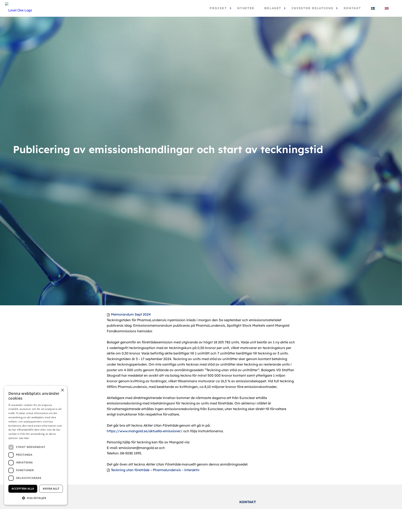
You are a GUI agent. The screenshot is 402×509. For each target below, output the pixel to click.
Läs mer (24, 438)
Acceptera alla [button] (23, 488)
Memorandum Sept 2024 (131, 314)
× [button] (62, 390)
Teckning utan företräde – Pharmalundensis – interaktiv (155, 470)
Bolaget (272, 8)
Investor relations (312, 8)
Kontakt (352, 8)
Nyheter (245, 8)
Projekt (218, 8)
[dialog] (35, 445)
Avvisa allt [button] (51, 488)
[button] (35, 498)
